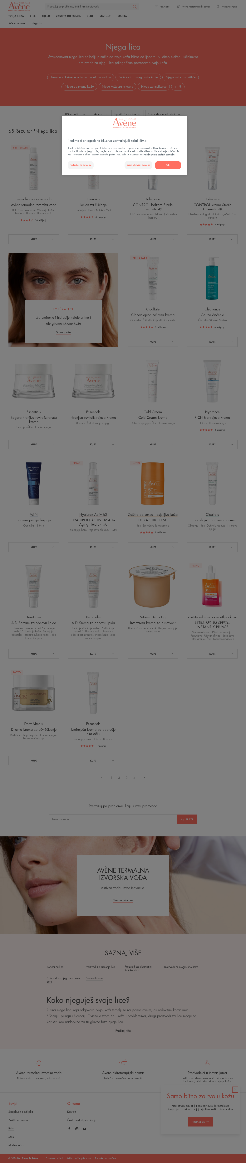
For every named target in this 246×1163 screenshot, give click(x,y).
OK (168, 165)
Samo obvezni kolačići (138, 165)
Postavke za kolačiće (80, 165)
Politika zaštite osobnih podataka (159, 155)
